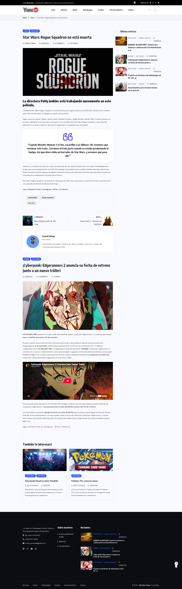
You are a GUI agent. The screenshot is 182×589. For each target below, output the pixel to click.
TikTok (55, 189)
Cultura (131, 10)
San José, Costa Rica (32, 535)
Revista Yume (34, 189)
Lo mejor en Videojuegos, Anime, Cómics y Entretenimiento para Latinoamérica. (38, 529)
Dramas (101, 10)
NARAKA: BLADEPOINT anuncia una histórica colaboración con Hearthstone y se (144, 47)
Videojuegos (87, 10)
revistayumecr (33, 485)
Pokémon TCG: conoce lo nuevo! (84, 481)
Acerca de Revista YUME (66, 535)
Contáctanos (64, 546)
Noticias (64, 10)
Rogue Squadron (48, 197)
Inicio (53, 10)
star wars (31, 203)
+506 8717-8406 (31, 539)
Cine (32, 18)
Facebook (64, 189)
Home (25, 18)
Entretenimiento (116, 10)
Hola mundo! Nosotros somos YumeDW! (41, 481)
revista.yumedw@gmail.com (35, 543)
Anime (75, 10)
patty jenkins (32, 197)
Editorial (62, 541)
